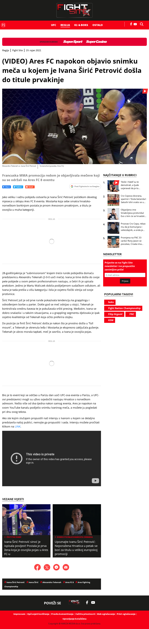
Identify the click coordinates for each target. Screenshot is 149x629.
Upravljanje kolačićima (74, 618)
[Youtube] (136, 24)
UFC (53, 25)
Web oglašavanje (106, 613)
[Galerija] (74, 126)
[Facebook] (131, 24)
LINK (18, 426)
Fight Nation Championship (124, 308)
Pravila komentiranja (62, 613)
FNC (131, 314)
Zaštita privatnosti (85, 613)
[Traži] (140, 24)
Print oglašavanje (126, 613)
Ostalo (97, 25)
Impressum (19, 613)
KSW (110, 320)
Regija (65, 25)
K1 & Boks (81, 25)
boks (111, 302)
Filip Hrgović (115, 314)
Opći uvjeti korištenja (38, 613)
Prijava (125, 281)
